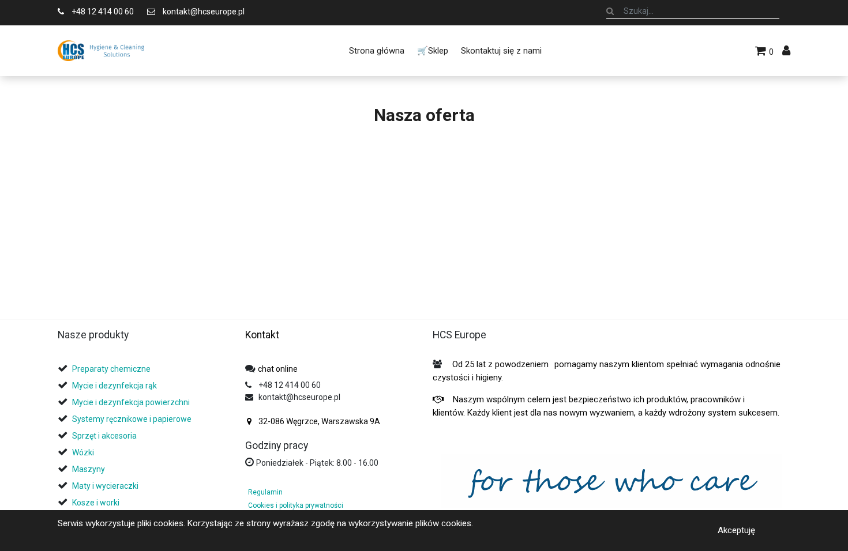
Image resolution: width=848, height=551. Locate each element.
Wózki (83, 452)
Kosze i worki (95, 502)
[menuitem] (376, 50)
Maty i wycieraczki (105, 485)
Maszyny (88, 469)
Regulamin (265, 492)
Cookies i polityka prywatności (295, 505)
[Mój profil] (786, 50)
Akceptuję (736, 530)
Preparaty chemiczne (112, 368)
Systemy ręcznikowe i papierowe (132, 419)
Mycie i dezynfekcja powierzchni (131, 402)
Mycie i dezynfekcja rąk (114, 385)
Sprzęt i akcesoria (104, 435)
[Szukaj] (610, 11)
